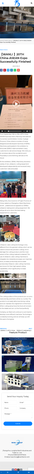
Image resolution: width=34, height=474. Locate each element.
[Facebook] (13, 470)
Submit (17, 423)
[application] (16, 104)
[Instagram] (18, 470)
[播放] (2, 131)
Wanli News (8, 40)
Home (2, 40)
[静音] (27, 131)
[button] (3, 3)
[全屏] (30, 131)
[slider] (15, 131)
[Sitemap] (21, 470)
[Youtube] (16, 470)
